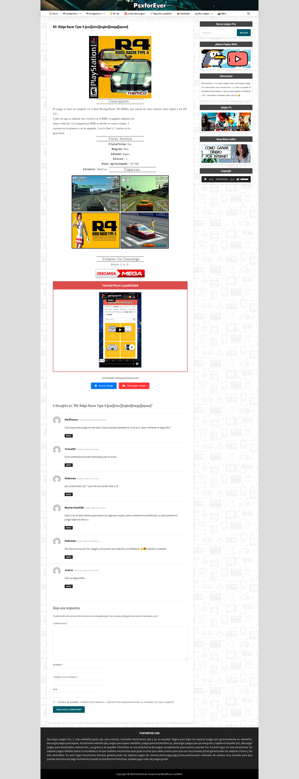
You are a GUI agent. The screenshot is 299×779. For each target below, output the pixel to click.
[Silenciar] (238, 179)
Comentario (61, 623)
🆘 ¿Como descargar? (134, 13)
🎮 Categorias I (70, 13)
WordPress (166, 774)
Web (55, 689)
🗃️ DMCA (222, 13)
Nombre (58, 664)
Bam (179, 774)
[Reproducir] (205, 179)
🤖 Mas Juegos (202, 13)
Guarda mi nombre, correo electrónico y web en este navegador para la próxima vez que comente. (116, 702)
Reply (68, 436)
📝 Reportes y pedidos (161, 13)
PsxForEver (141, 774)
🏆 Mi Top (114, 13)
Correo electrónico (66, 677)
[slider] (244, 179)
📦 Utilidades (183, 13)
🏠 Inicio (53, 13)
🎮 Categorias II (94, 13)
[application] (226, 179)
